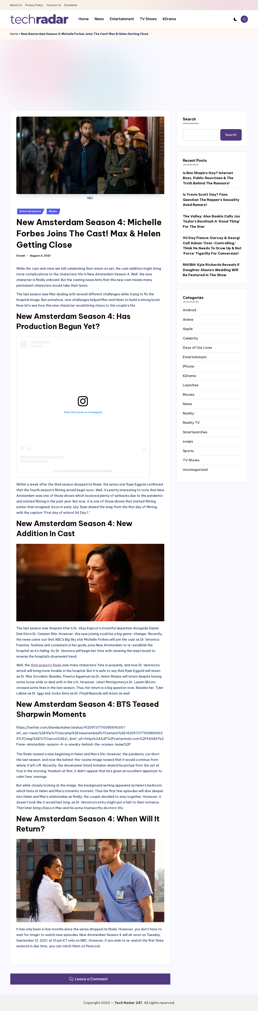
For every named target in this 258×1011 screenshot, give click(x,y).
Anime (188, 319)
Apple (188, 328)
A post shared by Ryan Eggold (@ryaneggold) (83, 470)
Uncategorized (195, 469)
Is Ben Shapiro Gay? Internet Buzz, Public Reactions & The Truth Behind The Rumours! (208, 177)
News (53, 211)
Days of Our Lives (197, 347)
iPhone (188, 366)
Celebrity (190, 338)
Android (189, 310)
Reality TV (191, 422)
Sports (188, 450)
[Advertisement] (129, 70)
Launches (191, 385)
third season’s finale (46, 665)
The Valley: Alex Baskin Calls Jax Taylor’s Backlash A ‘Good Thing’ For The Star (211, 221)
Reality (188, 413)
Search (189, 119)
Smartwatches (195, 432)
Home (14, 34)
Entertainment (30, 211)
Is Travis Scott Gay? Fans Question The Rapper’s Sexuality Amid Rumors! (211, 199)
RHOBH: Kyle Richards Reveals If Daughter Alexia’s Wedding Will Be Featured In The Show (211, 269)
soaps (188, 441)
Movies (189, 394)
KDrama (189, 375)
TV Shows (191, 460)
